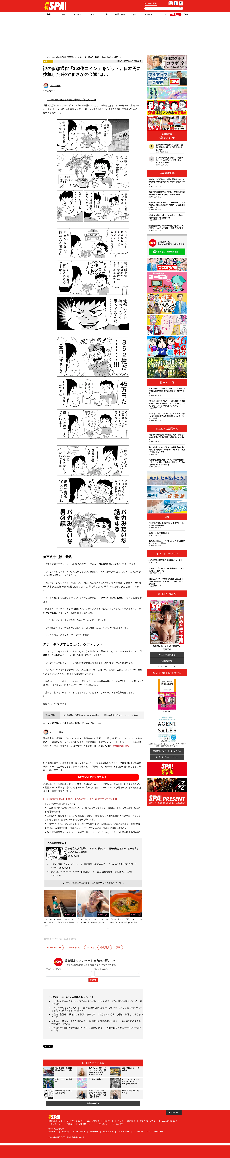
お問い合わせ (102, 1124)
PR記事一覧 (109, 1121)
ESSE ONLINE (79, 1132)
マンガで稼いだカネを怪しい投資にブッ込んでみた (71, 99)
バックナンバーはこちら (167, 666)
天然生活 (65, 1132)
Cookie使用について (170, 1121)
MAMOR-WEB (124, 1132)
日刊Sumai (94, 1132)
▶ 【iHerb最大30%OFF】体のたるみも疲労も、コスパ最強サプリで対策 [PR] (80, 799)
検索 (180, 8)
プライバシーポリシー (149, 1121)
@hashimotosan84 (121, 746)
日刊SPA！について (75, 1121)
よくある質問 (117, 1124)
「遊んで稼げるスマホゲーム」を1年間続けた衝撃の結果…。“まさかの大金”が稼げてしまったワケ (94, 866)
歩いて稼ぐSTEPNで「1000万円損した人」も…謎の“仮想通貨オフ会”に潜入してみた (92, 874)
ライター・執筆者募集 (127, 1121)
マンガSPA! (138, 1132)
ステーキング (74, 947)
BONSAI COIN (54, 947)
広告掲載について (55, 1121)
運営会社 (71, 1124)
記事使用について (86, 1124)
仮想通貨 (105, 947)
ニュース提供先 (93, 1121)
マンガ (91, 947)
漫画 (118, 947)
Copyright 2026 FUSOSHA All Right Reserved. (66, 1137)
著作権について (57, 1124)
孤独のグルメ (108, 1132)
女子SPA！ (53, 1132)
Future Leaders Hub (155, 1132)
